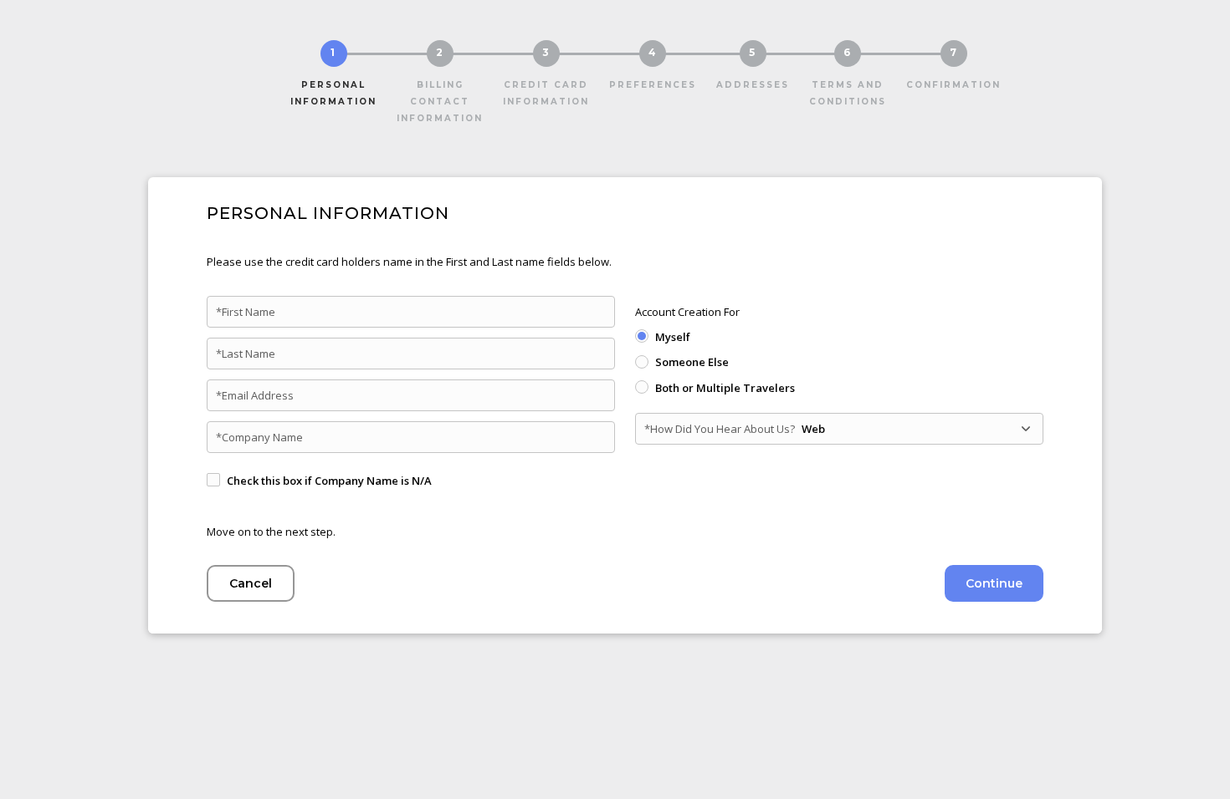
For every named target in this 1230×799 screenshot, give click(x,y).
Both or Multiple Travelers (725, 387)
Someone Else (692, 361)
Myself (672, 336)
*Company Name (259, 437)
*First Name (245, 311)
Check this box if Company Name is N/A (329, 480)
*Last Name (245, 353)
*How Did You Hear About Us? (719, 428)
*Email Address (255, 395)
